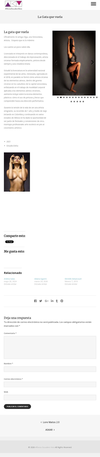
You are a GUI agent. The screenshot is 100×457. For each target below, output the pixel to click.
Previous (56, 62)
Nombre (8, 363)
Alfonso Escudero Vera (45, 447)
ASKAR (48, 429)
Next (91, 62)
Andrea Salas (9, 279)
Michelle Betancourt (73, 279)
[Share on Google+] (46, 301)
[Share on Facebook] (35, 301)
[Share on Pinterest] (61, 301)
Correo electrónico (13, 379)
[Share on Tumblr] (57, 301)
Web (6, 392)
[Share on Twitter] (40, 301)
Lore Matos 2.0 (51, 422)
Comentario (10, 333)
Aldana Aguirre (40, 279)
